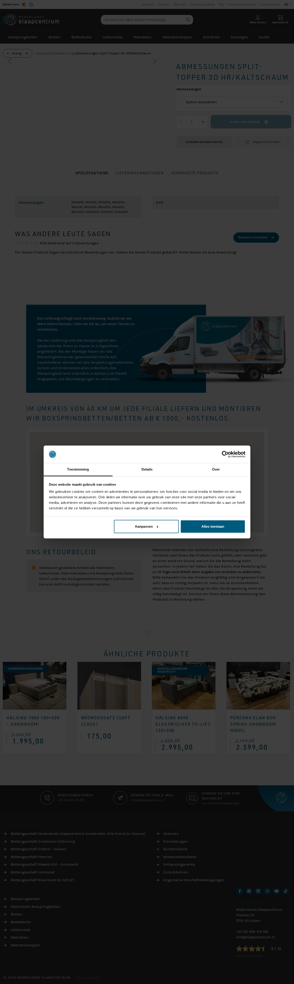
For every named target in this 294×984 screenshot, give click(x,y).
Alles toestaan (212, 526)
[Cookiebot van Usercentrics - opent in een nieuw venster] (225, 454)
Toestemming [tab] (78, 469)
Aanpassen (144, 526)
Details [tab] (147, 469)
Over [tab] (216, 469)
